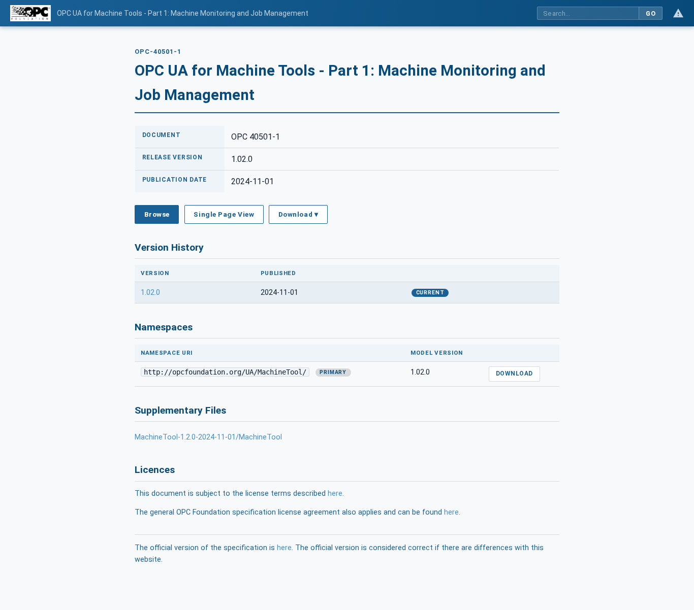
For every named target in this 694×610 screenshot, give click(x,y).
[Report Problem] (678, 13)
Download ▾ (298, 214)
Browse (157, 214)
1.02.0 (150, 292)
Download (514, 373)
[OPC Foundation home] (30, 13)
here (335, 493)
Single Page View (224, 214)
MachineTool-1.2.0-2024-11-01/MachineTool (208, 437)
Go (650, 13)
